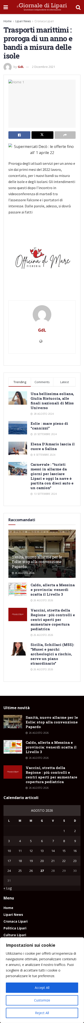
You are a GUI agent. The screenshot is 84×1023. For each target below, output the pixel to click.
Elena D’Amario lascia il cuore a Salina (53, 446)
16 (75, 851)
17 (9, 861)
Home (8, 21)
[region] (42, 980)
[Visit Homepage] (42, 7)
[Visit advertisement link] (42, 259)
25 (20, 871)
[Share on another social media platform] (65, 135)
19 (31, 861)
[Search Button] (78, 7)
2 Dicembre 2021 (43, 67)
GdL (21, 67)
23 (75, 861)
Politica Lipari (15, 928)
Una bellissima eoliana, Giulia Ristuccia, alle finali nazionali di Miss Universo (52, 400)
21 (53, 861)
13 (42, 851)
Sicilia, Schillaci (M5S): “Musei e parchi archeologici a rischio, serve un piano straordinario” (52, 654)
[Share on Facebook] (19, 135)
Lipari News (23, 21)
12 (31, 851)
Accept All (42, 987)
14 (53, 851)
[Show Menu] (6, 7)
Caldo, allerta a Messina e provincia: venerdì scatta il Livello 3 (53, 590)
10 (9, 851)
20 (42, 861)
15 (64, 851)
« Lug (8, 888)
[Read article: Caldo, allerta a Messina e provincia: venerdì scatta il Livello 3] (17, 589)
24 (9, 871)
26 (31, 871)
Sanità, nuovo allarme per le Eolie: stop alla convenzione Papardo (37, 561)
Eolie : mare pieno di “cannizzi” (49, 425)
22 (64, 861)
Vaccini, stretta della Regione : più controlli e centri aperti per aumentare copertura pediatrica (53, 619)
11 (20, 851)
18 (20, 861)
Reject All (42, 1013)
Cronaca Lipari (44, 21)
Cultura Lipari (15, 935)
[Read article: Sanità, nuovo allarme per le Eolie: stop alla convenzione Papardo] (13, 721)
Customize (42, 1000)
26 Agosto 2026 (24, 573)
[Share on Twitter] (42, 135)
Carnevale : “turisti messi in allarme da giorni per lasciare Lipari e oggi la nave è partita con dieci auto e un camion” (52, 476)
